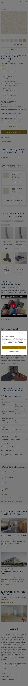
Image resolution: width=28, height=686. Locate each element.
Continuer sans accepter (21, 332)
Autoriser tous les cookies (14, 347)
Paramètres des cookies (14, 351)
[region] (14, 343)
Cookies (4, 343)
